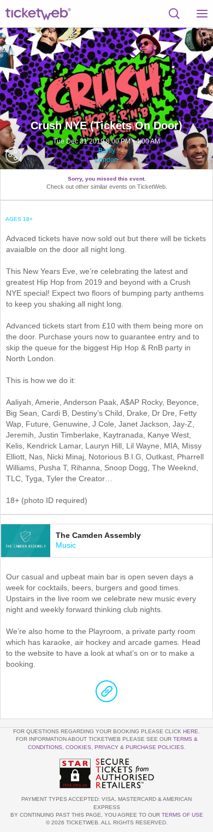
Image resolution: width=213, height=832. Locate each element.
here (190, 731)
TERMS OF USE (182, 815)
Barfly (106, 150)
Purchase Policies (155, 747)
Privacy (106, 747)
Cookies (78, 747)
